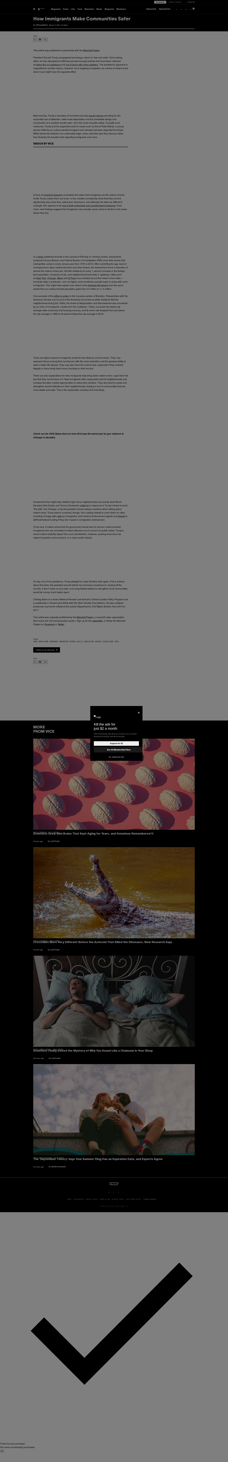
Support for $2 (116, 743)
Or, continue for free (116, 757)
